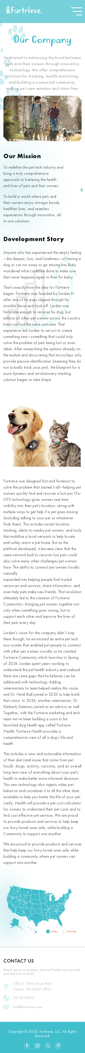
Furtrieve (46, 1032)
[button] (77, 11)
